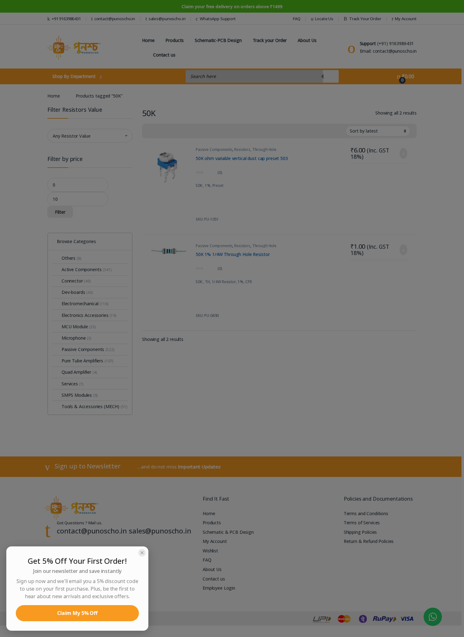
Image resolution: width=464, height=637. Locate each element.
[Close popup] (142, 553)
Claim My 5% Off (77, 613)
